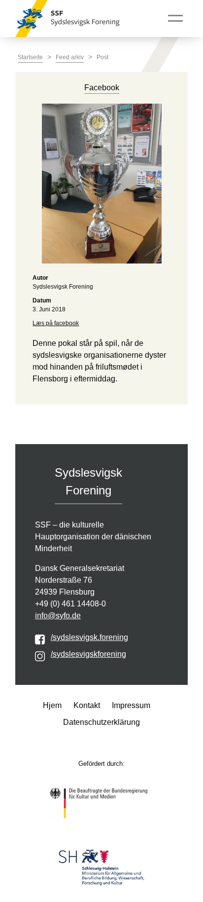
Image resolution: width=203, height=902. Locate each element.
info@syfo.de (58, 615)
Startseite (30, 57)
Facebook (101, 87)
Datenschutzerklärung (101, 722)
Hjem (52, 705)
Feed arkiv (70, 57)
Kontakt (86, 705)
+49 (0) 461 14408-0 (70, 604)
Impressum (131, 705)
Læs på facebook (56, 323)
